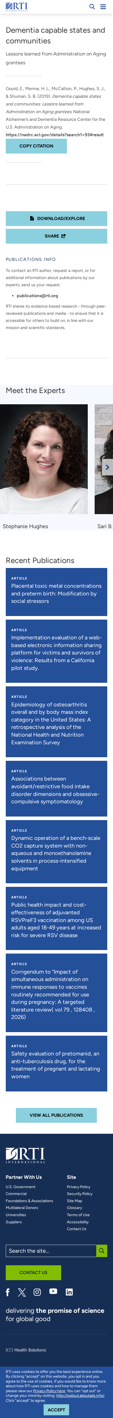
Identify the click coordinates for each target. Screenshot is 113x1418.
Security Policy (79, 1194)
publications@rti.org (37, 295)
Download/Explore (60, 218)
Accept (58, 1410)
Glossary (74, 1208)
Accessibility (78, 1222)
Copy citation (36, 146)
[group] (47, 467)
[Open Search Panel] (92, 6)
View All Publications (56, 1115)
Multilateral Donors (22, 1208)
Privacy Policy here (49, 1391)
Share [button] (52, 236)
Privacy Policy (78, 1187)
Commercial (16, 1194)
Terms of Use (78, 1215)
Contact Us (76, 1229)
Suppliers (14, 1222)
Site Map (74, 1201)
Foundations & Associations (29, 1201)
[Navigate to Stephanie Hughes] (46, 461)
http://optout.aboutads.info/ (80, 1395)
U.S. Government (20, 1187)
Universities (16, 1215)
